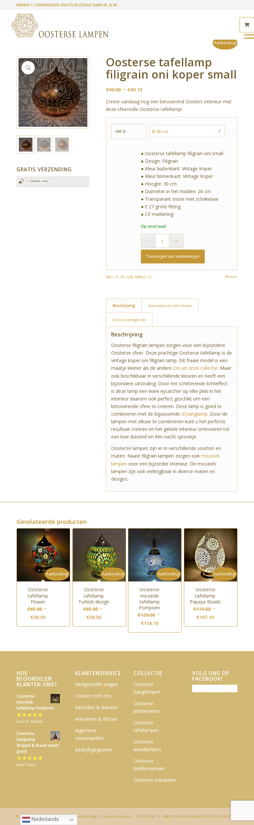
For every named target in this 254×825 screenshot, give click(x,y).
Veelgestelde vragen (96, 684)
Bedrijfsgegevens (93, 749)
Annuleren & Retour (96, 719)
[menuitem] (146, 816)
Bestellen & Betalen (96, 707)
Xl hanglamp (194, 414)
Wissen (231, 276)
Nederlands (44, 819)
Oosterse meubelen (155, 780)
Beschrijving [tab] (124, 305)
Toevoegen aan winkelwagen (173, 256)
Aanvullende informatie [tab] (170, 305)
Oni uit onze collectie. (196, 368)
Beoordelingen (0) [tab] (129, 319)
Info (120, 131)
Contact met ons (93, 696)
